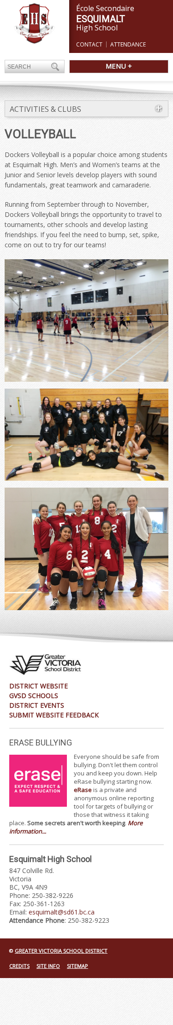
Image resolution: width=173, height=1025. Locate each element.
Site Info (48, 965)
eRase (83, 790)
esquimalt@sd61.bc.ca (62, 912)
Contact (89, 44)
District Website (38, 685)
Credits (19, 965)
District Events (36, 705)
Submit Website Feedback (54, 715)
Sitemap (77, 965)
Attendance (128, 44)
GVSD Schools (33, 695)
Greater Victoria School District (61, 950)
